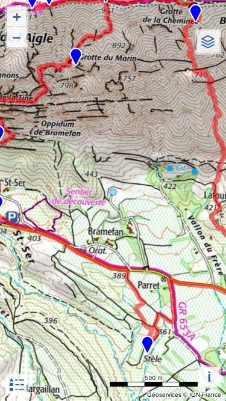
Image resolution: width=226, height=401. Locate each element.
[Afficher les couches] (208, 42)
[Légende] (17, 384)
